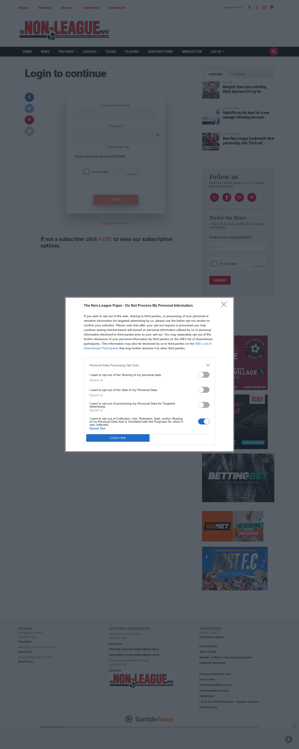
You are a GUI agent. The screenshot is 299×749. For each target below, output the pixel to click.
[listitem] (149, 365)
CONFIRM (118, 438)
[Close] (225, 306)
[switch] (203, 375)
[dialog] (149, 374)
